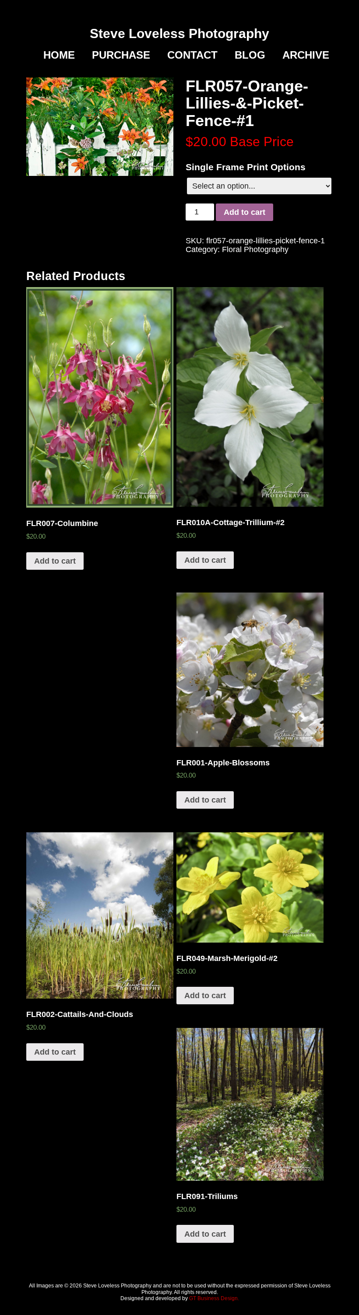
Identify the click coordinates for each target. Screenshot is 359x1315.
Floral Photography (255, 249)
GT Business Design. (214, 1298)
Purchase (121, 55)
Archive (305, 55)
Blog (250, 55)
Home (59, 55)
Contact (192, 55)
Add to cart (244, 212)
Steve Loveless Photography (179, 33)
